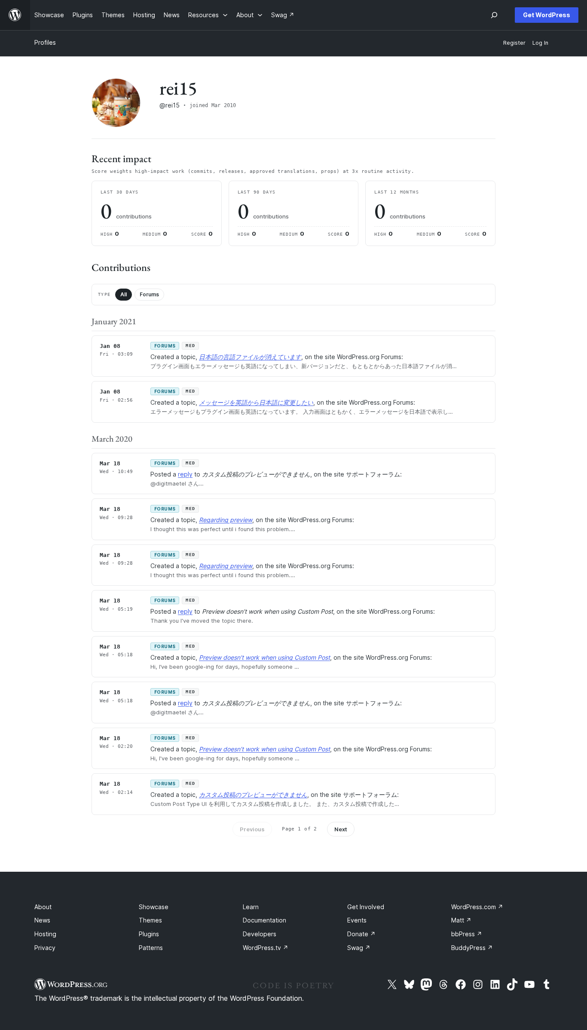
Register (514, 43)
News (42, 920)
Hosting (45, 934)
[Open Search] (494, 15)
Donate (361, 934)
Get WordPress (546, 14)
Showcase (153, 906)
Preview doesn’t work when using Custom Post (264, 657)
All (123, 294)
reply (185, 474)
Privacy (44, 947)
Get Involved (365, 906)
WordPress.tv (265, 947)
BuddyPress (472, 947)
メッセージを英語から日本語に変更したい (256, 402)
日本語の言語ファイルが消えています (250, 356)
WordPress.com (477, 906)
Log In (540, 43)
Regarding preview (225, 519)
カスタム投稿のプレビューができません (253, 794)
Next (340, 829)
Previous (252, 829)
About (43, 906)
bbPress (466, 934)
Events (357, 920)
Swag (358, 947)
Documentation (264, 920)
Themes (150, 920)
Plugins (149, 934)
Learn (251, 906)
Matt (461, 920)
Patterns (151, 947)
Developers (259, 934)
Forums (149, 294)
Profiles (45, 42)
